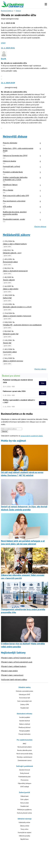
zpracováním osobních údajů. (32, 436)
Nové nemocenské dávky (24, 754)
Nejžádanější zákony (16, 235)
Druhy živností (24, 773)
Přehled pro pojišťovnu (24, 810)
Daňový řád (7, 298)
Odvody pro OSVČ (24, 694)
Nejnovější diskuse (15, 136)
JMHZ (24, 744)
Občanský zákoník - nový (12, 253)
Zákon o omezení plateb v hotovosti (17, 316)
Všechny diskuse (40, 226)
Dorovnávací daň (24, 698)
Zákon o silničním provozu (13, 361)
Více (42, 383)
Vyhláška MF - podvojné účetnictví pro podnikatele (22, 325)
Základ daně (24, 796)
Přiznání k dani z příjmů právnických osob (16, 662)
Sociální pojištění (24, 717)
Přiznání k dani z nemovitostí (12, 675)
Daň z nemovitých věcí (24, 701)
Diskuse (18, 11)
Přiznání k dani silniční (9, 671)
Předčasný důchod (24, 727)
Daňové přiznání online (24, 813)
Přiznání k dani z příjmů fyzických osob (16, 658)
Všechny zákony (40, 369)
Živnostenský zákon (10, 262)
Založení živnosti (24, 770)
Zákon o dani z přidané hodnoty (15, 244)
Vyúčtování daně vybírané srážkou (14, 679)
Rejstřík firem (25, 839)
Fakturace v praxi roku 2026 (14, 391)
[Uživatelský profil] (4, 56)
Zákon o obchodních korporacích (15, 271)
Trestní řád (7, 343)
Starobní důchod (24, 721)
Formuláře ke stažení (24, 833)
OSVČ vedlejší (24, 787)
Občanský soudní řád (10, 334)
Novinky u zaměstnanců (24, 757)
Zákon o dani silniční (10, 289)
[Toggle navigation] (46, 4)
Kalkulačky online (24, 822)
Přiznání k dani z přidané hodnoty (13, 666)
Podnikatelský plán (24, 777)
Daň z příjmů (24, 799)
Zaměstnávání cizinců (24, 760)
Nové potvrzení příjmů (25, 747)
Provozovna (24, 780)
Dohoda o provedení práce (24, 691)
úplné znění (7, 246)
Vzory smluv (24, 829)
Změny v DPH (24, 704)
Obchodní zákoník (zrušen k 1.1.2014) (17, 307)
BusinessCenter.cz (7, 11)
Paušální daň (25, 708)
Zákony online (24, 826)
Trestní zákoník (9, 280)
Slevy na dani (24, 803)
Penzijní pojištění (24, 731)
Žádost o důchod (24, 724)
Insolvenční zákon (10, 352)
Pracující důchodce (24, 734)
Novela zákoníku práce (24, 750)
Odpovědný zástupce (24, 783)
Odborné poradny (24, 836)
